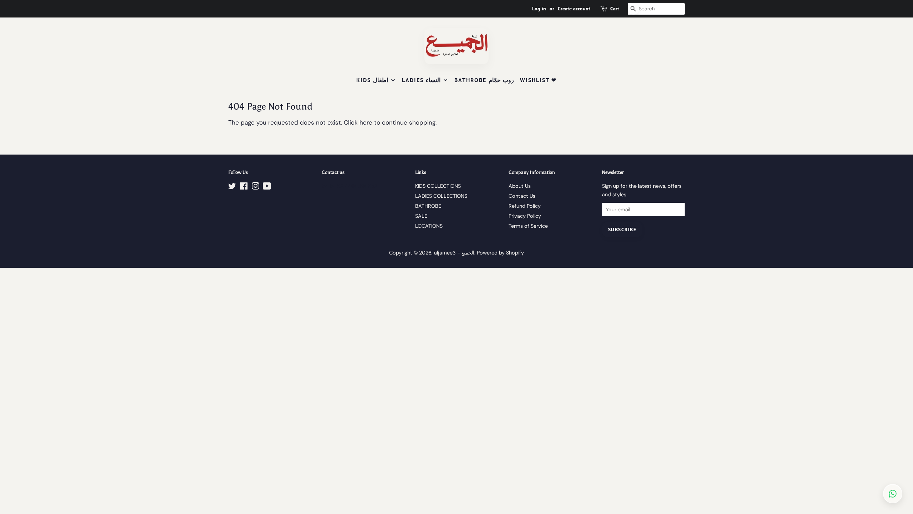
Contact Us (522, 196)
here (365, 122)
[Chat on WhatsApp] (892, 493)
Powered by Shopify (500, 253)
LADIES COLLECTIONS (441, 196)
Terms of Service (528, 226)
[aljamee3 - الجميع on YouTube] (267, 187)
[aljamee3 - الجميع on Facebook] (244, 187)
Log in (539, 8)
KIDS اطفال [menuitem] (372, 80)
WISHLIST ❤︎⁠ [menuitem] (538, 80)
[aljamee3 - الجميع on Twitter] (232, 187)
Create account (574, 8)
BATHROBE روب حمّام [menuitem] (484, 80)
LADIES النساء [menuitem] (421, 80)
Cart (614, 8)
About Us (520, 186)
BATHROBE (428, 206)
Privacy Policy (525, 216)
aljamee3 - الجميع (454, 253)
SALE (421, 216)
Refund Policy (525, 206)
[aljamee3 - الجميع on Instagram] (255, 187)
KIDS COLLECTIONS (438, 186)
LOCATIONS (429, 226)
